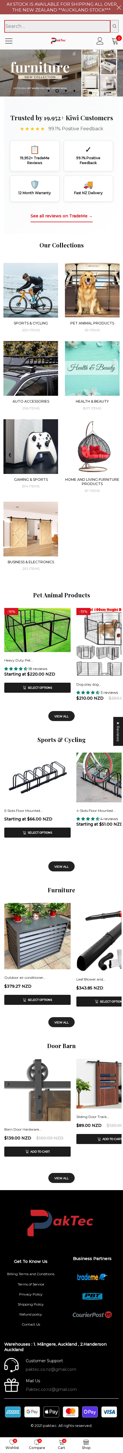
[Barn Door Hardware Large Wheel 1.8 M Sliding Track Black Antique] (37, 1090)
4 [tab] (74, 91)
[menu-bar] (12, 41)
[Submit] (114, 26)
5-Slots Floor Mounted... (23, 810)
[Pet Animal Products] (92, 290)
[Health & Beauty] (92, 368)
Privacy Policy (31, 1294)
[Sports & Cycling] (31, 290)
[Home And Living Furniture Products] (92, 447)
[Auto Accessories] (31, 368)
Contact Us (31, 1324)
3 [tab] (66, 91)
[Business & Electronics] (31, 529)
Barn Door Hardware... (22, 1129)
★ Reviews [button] (118, 731)
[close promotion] (118, 7)
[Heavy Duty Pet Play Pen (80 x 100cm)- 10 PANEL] (37, 630)
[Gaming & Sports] (31, 447)
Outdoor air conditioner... (25, 977)
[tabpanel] (61, 73)
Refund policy (30, 1314)
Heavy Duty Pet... (18, 660)
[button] (16, 668)
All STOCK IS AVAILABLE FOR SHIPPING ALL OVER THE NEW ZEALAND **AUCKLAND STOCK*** (62, 7)
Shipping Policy (31, 1304)
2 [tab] (57, 91)
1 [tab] (48, 91)
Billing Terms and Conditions (30, 1274)
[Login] (100, 40)
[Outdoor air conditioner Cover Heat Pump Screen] (37, 936)
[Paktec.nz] (58, 41)
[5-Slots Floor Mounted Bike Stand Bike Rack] (37, 777)
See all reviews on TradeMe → (62, 215)
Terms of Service (31, 1284)
